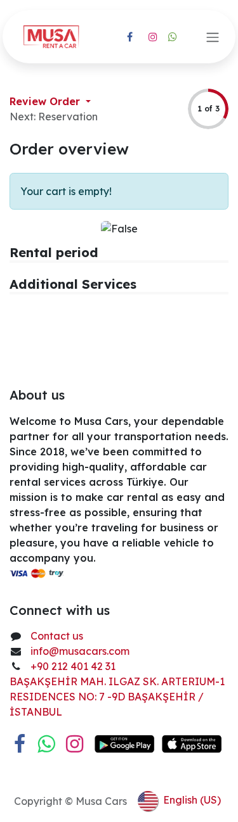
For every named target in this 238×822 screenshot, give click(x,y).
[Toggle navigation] (212, 36)
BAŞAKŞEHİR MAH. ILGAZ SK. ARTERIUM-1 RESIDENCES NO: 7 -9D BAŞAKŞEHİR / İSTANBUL (117, 696)
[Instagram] (153, 37)
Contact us (56, 635)
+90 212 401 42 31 (74, 666)
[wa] (173, 36)
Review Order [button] (46, 101)
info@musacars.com (79, 651)
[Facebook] (130, 37)
